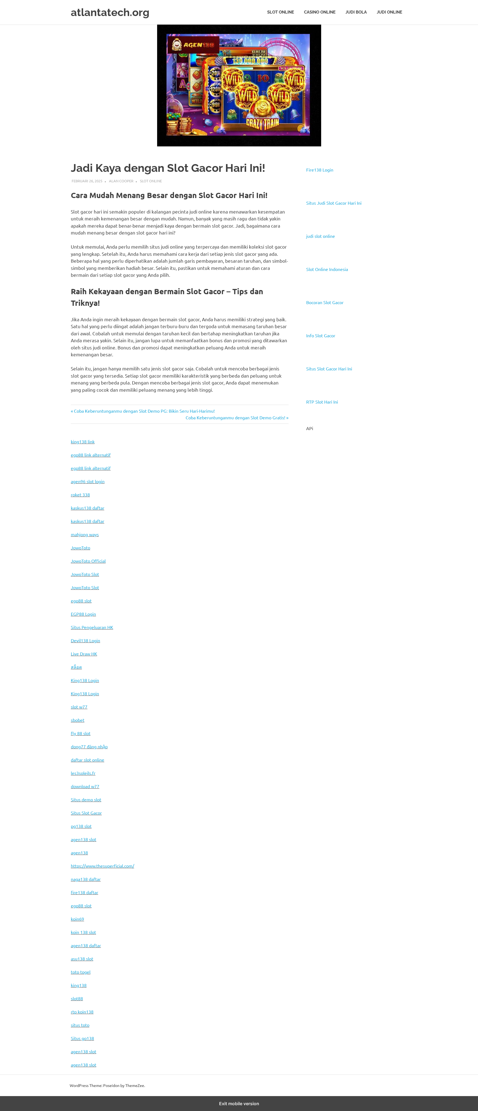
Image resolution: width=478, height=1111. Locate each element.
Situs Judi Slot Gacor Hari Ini (334, 203)
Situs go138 (82, 1038)
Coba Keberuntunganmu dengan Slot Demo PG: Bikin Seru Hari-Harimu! (144, 411)
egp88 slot (81, 600)
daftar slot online (87, 759)
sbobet (77, 720)
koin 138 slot (83, 932)
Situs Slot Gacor (86, 812)
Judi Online (389, 12)
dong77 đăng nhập (89, 746)
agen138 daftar (86, 945)
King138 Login (85, 680)
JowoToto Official (88, 561)
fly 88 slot (80, 733)
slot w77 (79, 706)
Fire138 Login (319, 169)
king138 (79, 985)
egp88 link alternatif (91, 454)
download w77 (85, 786)
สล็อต (76, 667)
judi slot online (320, 236)
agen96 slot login (88, 481)
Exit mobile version (239, 1103)
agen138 (79, 852)
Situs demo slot (86, 799)
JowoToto (80, 547)
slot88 (77, 998)
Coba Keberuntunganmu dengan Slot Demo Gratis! (235, 417)
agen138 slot (83, 839)
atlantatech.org (110, 12)
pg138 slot (81, 826)
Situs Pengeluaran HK (92, 627)
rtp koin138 (82, 1011)
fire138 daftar (84, 892)
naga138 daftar (86, 879)
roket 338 (80, 494)
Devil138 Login (85, 640)
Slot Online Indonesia (327, 269)
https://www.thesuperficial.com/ (102, 865)
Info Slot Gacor (320, 335)
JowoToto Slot (85, 574)
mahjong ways (85, 534)
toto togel (80, 972)
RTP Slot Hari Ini (322, 401)
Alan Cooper (121, 180)
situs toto (80, 1025)
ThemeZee (134, 1085)
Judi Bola (356, 12)
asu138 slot (82, 958)
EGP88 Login (83, 614)
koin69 (77, 919)
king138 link (83, 441)
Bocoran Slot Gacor (325, 302)
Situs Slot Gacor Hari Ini (329, 368)
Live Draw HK (84, 653)
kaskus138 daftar (87, 507)
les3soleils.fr (83, 773)
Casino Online (320, 12)
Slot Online (280, 12)
